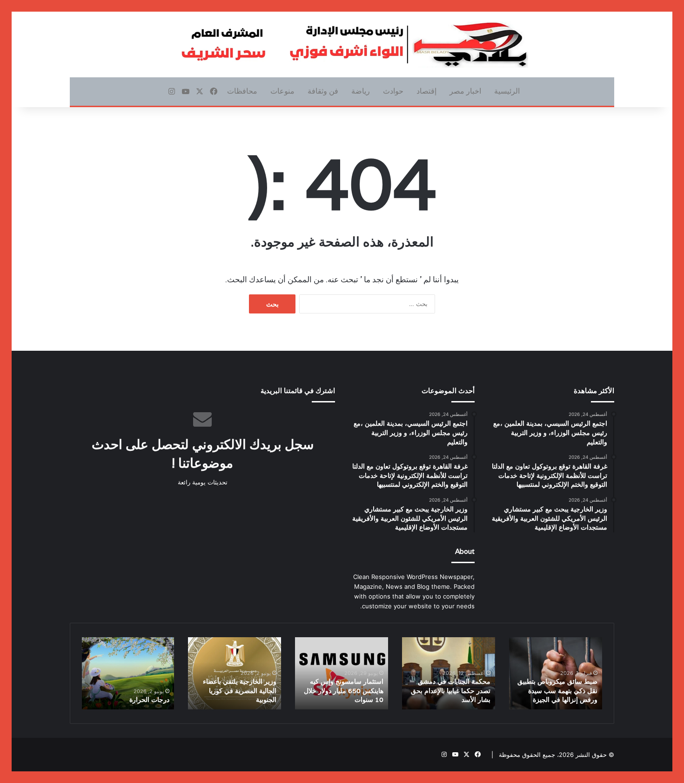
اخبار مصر (465, 91)
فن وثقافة (323, 91)
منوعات (282, 91)
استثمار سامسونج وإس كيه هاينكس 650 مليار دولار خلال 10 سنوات (343, 690)
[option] (555, 673)
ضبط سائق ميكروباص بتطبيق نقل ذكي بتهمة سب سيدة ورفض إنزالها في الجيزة (557, 690)
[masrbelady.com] (342, 44)
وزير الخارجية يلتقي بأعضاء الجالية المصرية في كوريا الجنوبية (239, 690)
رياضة (360, 91)
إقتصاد (426, 91)
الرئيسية (507, 91)
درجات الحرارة (149, 699)
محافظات (242, 91)
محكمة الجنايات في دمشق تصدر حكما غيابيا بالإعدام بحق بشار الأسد (450, 690)
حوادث (393, 91)
